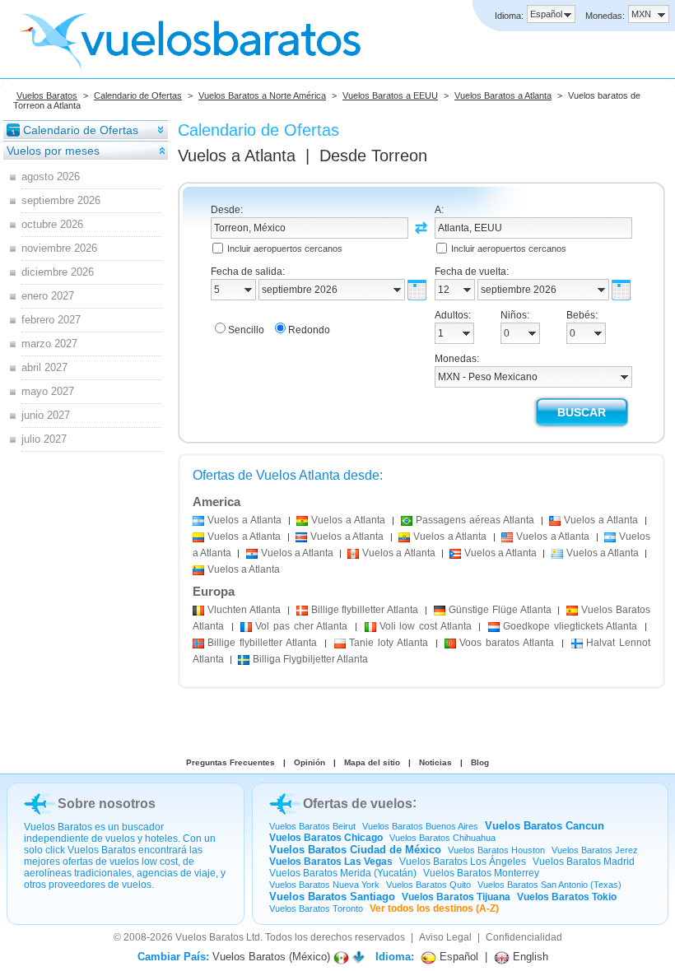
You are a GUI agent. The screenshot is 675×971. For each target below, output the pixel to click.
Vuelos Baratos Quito (428, 885)
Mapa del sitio (372, 762)
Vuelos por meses (53, 150)
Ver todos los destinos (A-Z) (434, 908)
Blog (480, 762)
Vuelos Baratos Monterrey (481, 873)
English (529, 956)
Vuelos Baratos (46, 95)
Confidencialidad (524, 937)
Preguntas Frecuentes (230, 762)
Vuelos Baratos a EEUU (390, 95)
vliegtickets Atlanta (570, 626)
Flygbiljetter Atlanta (310, 659)
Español (457, 956)
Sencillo (246, 330)
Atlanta (244, 610)
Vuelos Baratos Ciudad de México (355, 849)
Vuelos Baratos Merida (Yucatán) (343, 873)
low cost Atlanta (425, 626)
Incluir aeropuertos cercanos (284, 248)
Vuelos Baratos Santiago (332, 896)
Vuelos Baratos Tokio (567, 897)
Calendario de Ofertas (138, 95)
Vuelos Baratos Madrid (584, 861)
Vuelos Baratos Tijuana (456, 897)
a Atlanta (244, 520)
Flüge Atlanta (500, 610)
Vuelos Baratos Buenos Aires (420, 826)
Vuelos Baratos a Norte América (262, 95)
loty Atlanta (388, 642)
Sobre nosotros (107, 804)
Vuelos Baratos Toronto (316, 908)
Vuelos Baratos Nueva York (324, 885)
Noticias (435, 762)
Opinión (309, 762)
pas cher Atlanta (301, 626)
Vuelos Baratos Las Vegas (331, 861)
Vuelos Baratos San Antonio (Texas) (549, 885)
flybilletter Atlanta (365, 610)
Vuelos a (237, 155)
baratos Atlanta (506, 642)
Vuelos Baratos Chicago (326, 837)
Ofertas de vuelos (357, 804)
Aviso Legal (445, 937)
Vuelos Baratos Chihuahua (442, 838)
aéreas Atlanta (475, 520)
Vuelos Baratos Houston (496, 850)
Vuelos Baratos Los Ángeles (462, 861)
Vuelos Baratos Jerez (595, 850)
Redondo (309, 330)
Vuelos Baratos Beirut (312, 826)
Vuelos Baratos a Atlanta (503, 95)
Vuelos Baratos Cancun (544, 826)
